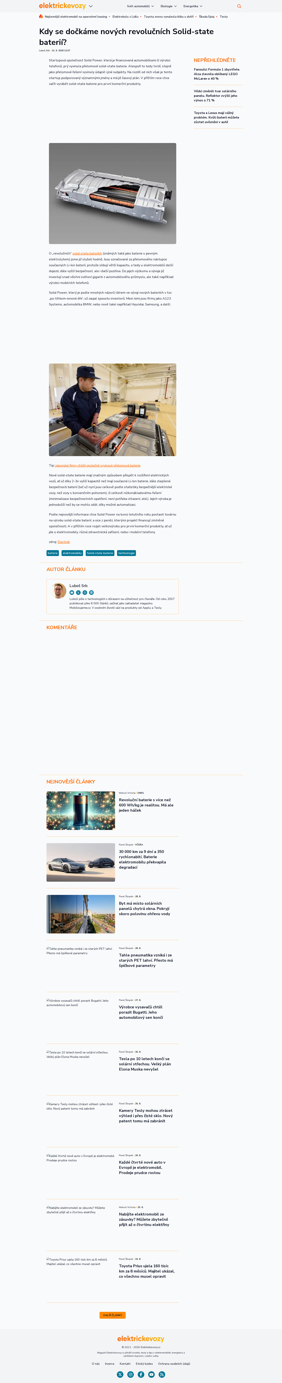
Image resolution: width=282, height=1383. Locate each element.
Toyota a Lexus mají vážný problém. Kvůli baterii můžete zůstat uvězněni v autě (216, 117)
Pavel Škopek (126, 844)
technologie (126, 553)
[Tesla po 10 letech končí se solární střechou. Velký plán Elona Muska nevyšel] (81, 1069)
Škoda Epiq (206, 17)
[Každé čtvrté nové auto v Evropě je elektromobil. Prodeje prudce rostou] (81, 1173)
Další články (112, 1315)
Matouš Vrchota (127, 793)
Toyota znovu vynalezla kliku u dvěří (169, 17)
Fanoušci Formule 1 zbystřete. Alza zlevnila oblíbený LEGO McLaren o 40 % (217, 74)
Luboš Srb (44, 50)
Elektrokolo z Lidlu (125, 17)
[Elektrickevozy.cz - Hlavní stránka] (62, 6)
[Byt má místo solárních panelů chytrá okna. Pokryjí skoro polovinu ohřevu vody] (81, 914)
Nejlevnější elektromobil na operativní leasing (76, 17)
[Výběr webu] (90, 6)
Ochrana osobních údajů (174, 1364)
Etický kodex (144, 1364)
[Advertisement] (112, 113)
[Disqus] (141, 678)
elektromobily (72, 553)
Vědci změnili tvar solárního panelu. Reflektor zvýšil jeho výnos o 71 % (215, 96)
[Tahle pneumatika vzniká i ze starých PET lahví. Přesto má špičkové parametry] (81, 966)
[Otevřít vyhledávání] (239, 6)
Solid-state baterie (100, 553)
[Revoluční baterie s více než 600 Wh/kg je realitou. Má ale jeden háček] (81, 810)
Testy (224, 17)
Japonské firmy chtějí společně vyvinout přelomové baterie (98, 465)
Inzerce (109, 1364)
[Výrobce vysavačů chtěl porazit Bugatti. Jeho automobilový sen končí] (81, 1018)
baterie (53, 553)
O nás (96, 1364)
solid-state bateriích (87, 253)
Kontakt (125, 1364)
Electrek (64, 542)
